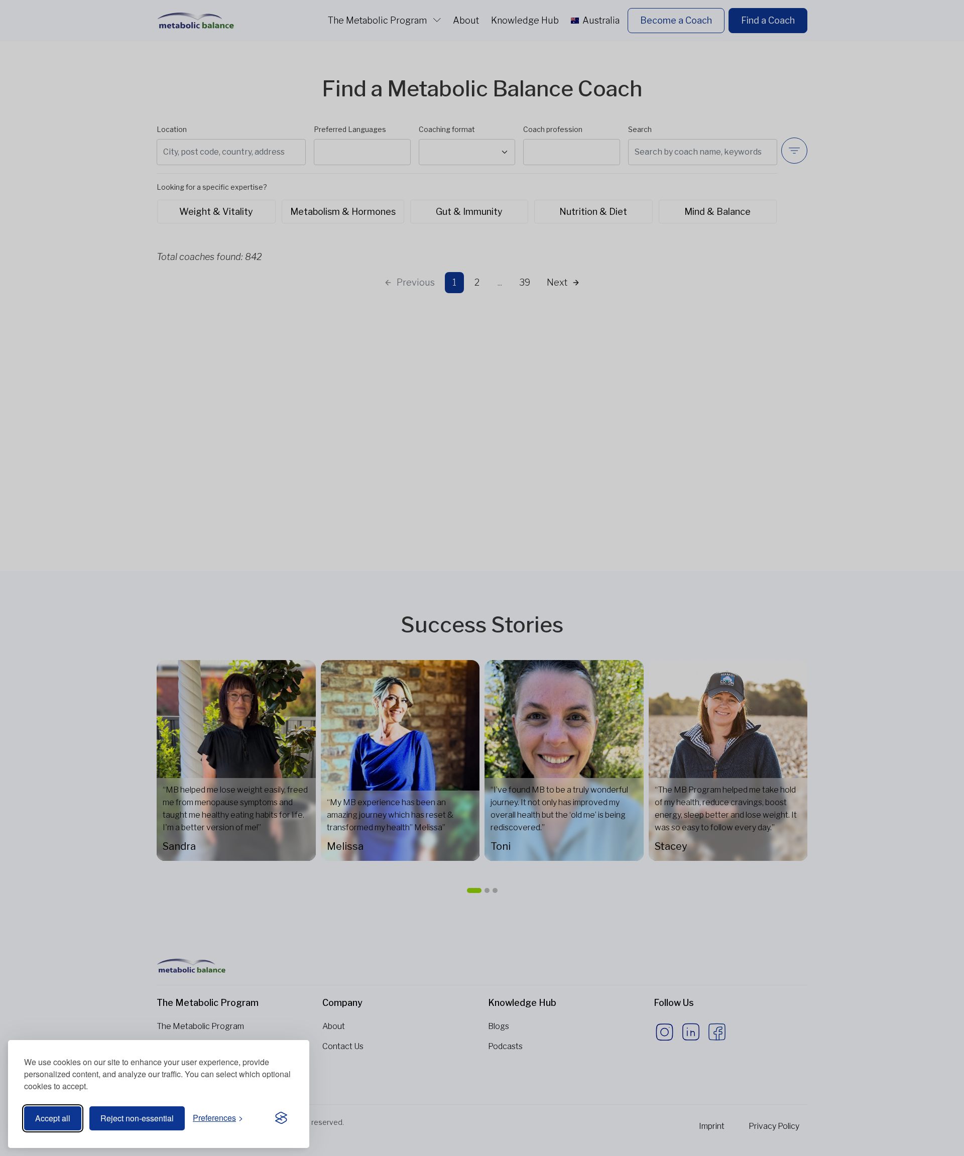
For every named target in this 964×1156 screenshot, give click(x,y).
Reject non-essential (137, 1118)
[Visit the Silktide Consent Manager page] (281, 1118)
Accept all (52, 1118)
